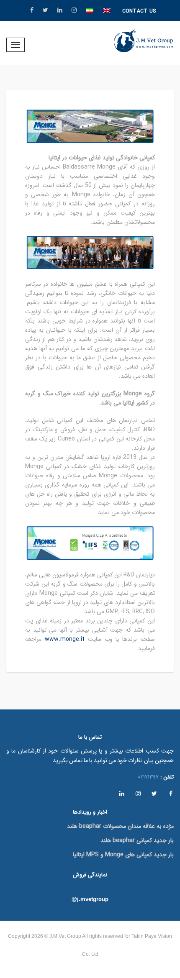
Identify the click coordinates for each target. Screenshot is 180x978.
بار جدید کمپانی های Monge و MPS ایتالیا (123, 854)
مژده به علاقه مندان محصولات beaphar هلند (120, 826)
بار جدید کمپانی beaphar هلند (137, 840)
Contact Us (139, 11)
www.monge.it (65, 639)
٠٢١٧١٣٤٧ (148, 777)
